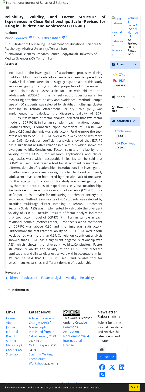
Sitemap (12, 354)
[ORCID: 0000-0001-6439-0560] (64, 37)
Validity (71, 278)
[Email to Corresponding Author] (30, 37)
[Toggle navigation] (71, 7)
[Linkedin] (121, 368)
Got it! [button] (134, 387)
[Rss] (102, 376)
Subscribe (107, 357)
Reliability (87, 278)
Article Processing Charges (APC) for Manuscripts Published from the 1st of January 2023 (42, 327)
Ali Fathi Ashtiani (49, 38)
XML (121, 75)
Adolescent (29, 278)
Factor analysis (51, 278)
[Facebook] (102, 368)
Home (10, 318)
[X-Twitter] (111, 368)
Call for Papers (39, 345)
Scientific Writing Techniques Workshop (41, 358)
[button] (102, 388)
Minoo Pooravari (16, 38)
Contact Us (14, 350)
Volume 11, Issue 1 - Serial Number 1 (132, 27)
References (20, 290)
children (12, 278)
